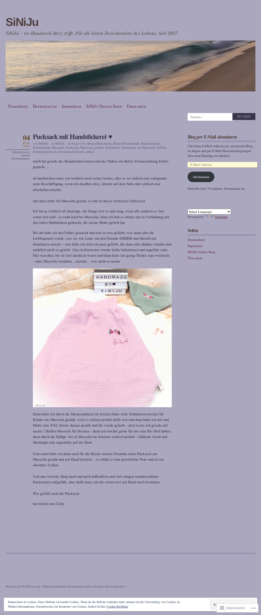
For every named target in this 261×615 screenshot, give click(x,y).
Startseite (18, 106)
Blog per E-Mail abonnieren (212, 136)
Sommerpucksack (45, 151)
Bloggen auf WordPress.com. (23, 586)
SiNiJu (22, 22)
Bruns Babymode (100, 143)
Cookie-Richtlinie (117, 606)
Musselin (58, 147)
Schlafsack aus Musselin (138, 147)
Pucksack (72, 147)
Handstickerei (150, 143)
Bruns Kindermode (126, 143)
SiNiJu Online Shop (104, 106)
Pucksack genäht (92, 147)
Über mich (136, 106)
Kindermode (41, 147)
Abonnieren (201, 176)
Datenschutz (45, 106)
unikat (90, 151)
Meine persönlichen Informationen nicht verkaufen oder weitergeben (84, 586)
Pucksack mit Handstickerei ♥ (72, 136)
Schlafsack (112, 147)
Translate (221, 216)
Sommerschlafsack (71, 151)
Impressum (71, 106)
